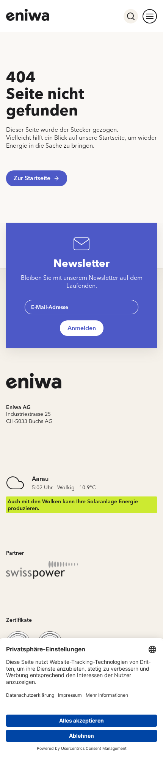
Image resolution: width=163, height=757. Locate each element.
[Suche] (131, 16)
